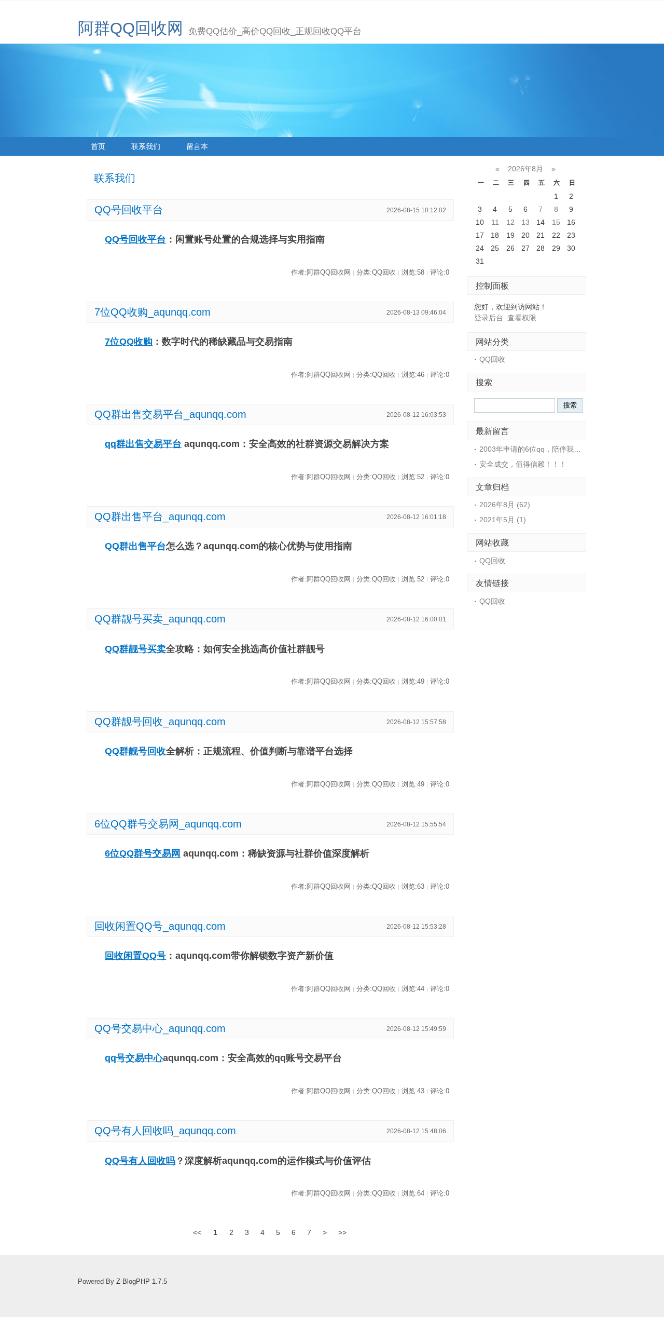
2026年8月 (525, 169)
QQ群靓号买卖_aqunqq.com (160, 618)
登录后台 (488, 318)
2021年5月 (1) (502, 519)
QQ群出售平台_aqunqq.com (160, 516)
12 (510, 222)
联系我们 (145, 146)
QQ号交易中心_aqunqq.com (160, 1028)
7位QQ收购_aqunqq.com (152, 312)
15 (556, 222)
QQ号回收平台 (128, 209)
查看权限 (521, 318)
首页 (98, 146)
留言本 (197, 146)
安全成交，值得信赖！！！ (522, 464)
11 (495, 222)
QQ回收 (492, 359)
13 (525, 222)
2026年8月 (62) (504, 504)
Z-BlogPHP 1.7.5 (141, 1281)
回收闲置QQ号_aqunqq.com (160, 926)
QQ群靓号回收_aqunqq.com (160, 721)
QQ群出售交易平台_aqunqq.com (170, 414)
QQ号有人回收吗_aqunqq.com (165, 1130)
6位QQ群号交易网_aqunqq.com (168, 824)
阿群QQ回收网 (130, 28)
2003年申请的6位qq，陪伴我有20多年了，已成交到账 (567, 449)
